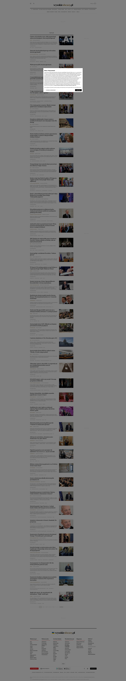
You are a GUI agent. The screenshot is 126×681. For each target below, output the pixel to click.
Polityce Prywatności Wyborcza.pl (59, 85)
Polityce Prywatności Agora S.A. (71, 85)
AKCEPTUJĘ (78, 90)
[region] (63, 80)
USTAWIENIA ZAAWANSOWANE (51, 90)
